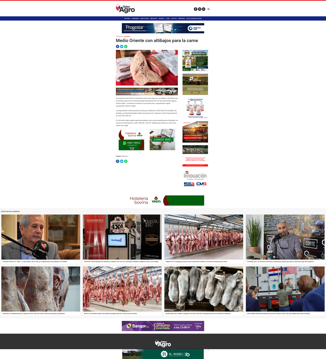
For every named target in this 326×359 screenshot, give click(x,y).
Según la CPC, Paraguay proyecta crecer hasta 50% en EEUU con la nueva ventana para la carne (196, 261)
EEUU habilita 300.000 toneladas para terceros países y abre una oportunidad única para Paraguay (278, 313)
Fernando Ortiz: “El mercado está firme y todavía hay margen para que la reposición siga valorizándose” (280, 261)
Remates (161, 18)
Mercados (153, 18)
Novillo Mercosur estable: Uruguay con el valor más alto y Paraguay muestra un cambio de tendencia (198, 313)
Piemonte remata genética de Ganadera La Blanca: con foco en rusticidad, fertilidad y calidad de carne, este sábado (121, 261)
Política (174, 18)
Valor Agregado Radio (194, 18)
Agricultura (144, 18)
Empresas (181, 18)
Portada (127, 18)
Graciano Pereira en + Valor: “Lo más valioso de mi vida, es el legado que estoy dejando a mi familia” (35, 261)
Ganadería (135, 18)
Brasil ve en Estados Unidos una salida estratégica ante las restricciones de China (110, 313)
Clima (168, 18)
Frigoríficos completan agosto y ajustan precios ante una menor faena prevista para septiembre (34, 313)
